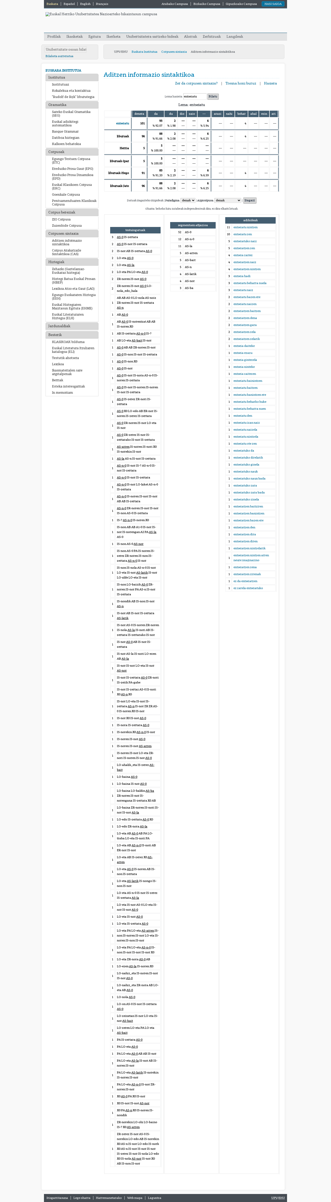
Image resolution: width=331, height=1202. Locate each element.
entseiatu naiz (243, 290)
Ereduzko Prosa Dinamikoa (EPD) (72, 176)
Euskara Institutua (144, 52)
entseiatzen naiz (245, 262)
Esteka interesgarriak (68, 386)
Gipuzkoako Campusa (241, 4)
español (69, 4)
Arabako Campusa (175, 4)
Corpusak (56, 152)
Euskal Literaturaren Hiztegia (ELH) (68, 316)
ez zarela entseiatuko (248, 588)
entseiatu (122, 123)
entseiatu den (243, 415)
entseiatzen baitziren (248, 506)
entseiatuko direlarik (248, 457)
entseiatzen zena (245, 567)
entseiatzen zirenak (247, 574)
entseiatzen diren (246, 541)
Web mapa (134, 1198)
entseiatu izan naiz (247, 422)
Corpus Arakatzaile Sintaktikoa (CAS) (66, 252)
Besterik (55, 335)
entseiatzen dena (245, 318)
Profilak (54, 37)
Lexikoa (58, 364)
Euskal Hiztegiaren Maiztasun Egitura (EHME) (72, 306)
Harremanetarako (109, 1198)
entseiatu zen (243, 234)
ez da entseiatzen (245, 581)
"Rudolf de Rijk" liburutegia (73, 97)
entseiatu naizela (245, 429)
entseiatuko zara (245, 485)
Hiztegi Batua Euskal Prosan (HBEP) (73, 280)
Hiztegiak (56, 262)
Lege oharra (82, 1198)
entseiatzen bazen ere (249, 520)
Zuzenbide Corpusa (67, 225)
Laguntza (154, 1198)
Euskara (53, 4)
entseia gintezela (245, 360)
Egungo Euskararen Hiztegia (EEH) (74, 296)
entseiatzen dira (245, 534)
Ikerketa (114, 37)
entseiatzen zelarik (247, 339)
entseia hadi (242, 276)
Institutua (56, 77)
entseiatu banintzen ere (250, 395)
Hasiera (270, 83)
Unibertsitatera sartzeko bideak (152, 37)
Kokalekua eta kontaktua (71, 91)
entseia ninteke (244, 367)
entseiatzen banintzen (249, 513)
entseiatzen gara (245, 325)
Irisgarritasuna (57, 1198)
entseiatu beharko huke (250, 402)
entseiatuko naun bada (250, 478)
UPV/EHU (121, 52)
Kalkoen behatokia (66, 144)
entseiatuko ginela (246, 464)
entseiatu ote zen (245, 443)
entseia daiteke (244, 346)
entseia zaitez (243, 255)
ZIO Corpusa (61, 219)
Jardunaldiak (59, 326)
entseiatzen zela (245, 332)
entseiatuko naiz (245, 241)
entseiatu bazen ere (247, 297)
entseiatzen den (244, 527)
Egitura (94, 37)
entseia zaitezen (245, 374)
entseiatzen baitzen (247, 311)
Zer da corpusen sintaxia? (196, 83)
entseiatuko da (244, 450)
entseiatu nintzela (246, 436)
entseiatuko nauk (246, 471)
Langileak (235, 37)
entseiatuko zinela (246, 499)
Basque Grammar (65, 131)
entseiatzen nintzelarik (250, 548)
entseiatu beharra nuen (250, 408)
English (85, 4)
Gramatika (57, 105)
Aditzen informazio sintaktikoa (67, 242)
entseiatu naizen (245, 304)
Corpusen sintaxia (174, 52)
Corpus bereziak (61, 212)
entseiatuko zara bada (249, 492)
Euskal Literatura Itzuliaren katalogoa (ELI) (73, 350)
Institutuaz (60, 84)
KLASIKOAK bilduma (68, 342)
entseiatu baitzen (246, 388)
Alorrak (190, 37)
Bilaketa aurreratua (59, 56)
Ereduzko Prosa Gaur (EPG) (72, 169)
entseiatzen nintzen (247, 269)
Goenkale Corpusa (66, 194)
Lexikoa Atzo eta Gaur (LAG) (73, 289)
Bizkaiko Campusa (206, 4)
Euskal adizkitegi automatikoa (65, 123)
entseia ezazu (243, 353)
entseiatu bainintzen (248, 381)
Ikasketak (74, 37)
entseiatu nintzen (246, 227)
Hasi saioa (273, 4)
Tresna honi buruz (240, 83)
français (102, 4)
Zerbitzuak (212, 37)
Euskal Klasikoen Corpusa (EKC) (72, 186)
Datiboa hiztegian (65, 138)
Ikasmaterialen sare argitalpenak (67, 372)
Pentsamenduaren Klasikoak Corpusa (74, 202)
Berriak (57, 380)
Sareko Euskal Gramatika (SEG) (71, 113)
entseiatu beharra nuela (250, 283)
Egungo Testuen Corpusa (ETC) (71, 160)
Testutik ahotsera (65, 358)
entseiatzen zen (244, 248)
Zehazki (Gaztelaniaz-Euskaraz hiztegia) (68, 271)
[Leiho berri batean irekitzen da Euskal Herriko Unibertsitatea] (101, 14)
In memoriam (62, 392)
